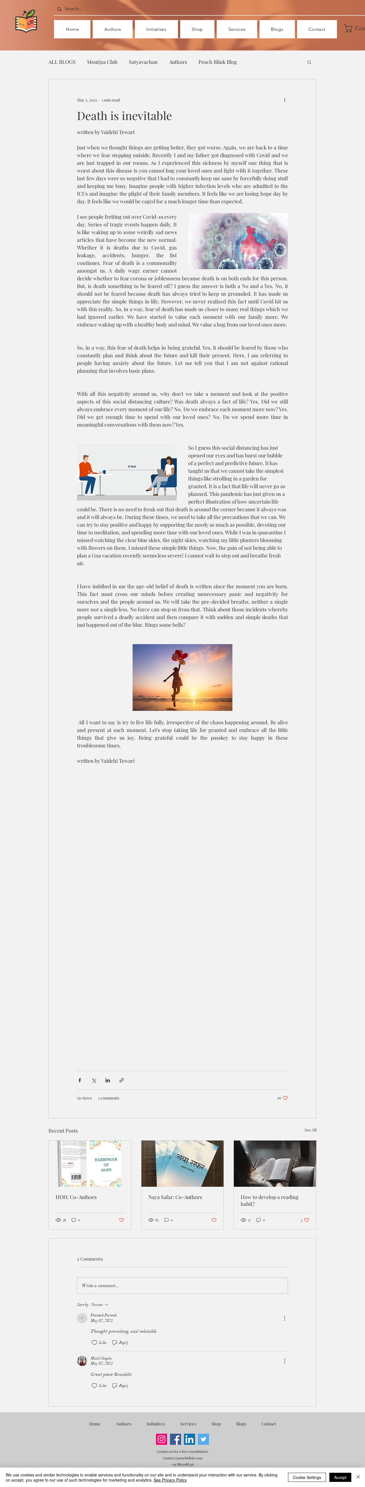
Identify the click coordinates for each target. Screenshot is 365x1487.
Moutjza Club (102, 62)
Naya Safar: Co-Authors (175, 1197)
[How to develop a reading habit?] (275, 1164)
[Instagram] (161, 1439)
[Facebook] (175, 1439)
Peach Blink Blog (217, 62)
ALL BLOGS (62, 62)
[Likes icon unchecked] (94, 1342)
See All (311, 1130)
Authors (178, 62)
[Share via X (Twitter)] (93, 1080)
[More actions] (284, 99)
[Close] (358, 1477)
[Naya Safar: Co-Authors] (182, 1164)
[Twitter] (203, 1439)
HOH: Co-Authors (76, 1197)
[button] (309, 62)
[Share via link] (121, 1080)
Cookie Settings (307, 1477)
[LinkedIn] (189, 1439)
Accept (340, 1477)
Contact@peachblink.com (182, 1458)
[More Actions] (284, 1318)
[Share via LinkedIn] (107, 1080)
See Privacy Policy (170, 1480)
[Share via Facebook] (79, 1080)
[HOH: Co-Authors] (90, 1164)
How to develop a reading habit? (270, 1200)
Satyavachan (143, 62)
